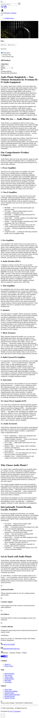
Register (13, 13)
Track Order (8, 689)
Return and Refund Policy (12, 694)
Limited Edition (9, 678)
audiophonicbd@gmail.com (11, 648)
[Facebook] (4, 657)
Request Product (9, 673)
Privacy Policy (9, 666)
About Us (7, 664)
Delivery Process (10, 698)
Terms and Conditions (11, 691)
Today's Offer (9, 677)
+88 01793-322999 (9, 644)
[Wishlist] (2, 8)
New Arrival (8, 675)
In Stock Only (7, 55)
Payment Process (10, 696)
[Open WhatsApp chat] (3, 715)
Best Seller (8, 680)
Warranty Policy (9, 693)
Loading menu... (9, 18)
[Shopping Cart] (5, 8)
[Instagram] (6, 657)
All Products (6, 53)
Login (7, 13)
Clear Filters (5, 64)
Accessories (8, 682)
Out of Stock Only (8, 56)
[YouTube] (2, 657)
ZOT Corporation (14, 711)
